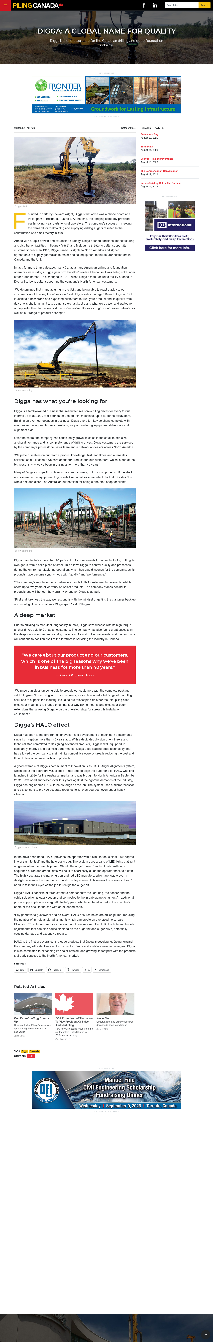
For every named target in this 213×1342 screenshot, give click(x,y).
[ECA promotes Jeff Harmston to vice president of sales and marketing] (74, 1004)
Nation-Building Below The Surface (161, 183)
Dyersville (34, 1051)
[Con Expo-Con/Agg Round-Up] (33, 1004)
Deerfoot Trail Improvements (157, 158)
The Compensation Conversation (159, 170)
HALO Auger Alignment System (113, 766)
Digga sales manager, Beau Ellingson (100, 294)
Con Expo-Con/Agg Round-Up (31, 1020)
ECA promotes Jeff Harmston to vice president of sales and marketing (74, 1021)
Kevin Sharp (104, 1018)
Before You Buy (149, 134)
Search (204, 5)
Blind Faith (147, 146)
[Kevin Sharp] (115, 1004)
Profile (31, 1056)
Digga (79, 214)
